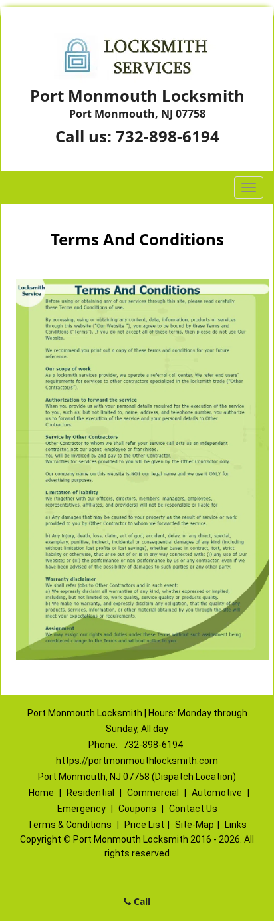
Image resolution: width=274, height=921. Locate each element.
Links (236, 824)
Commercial (153, 792)
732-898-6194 (167, 136)
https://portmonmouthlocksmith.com (137, 760)
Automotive (217, 792)
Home (41, 792)
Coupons (137, 808)
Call (140, 901)
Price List (144, 824)
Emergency (81, 808)
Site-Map (194, 824)
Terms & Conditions (69, 824)
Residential (90, 792)
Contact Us (193, 808)
